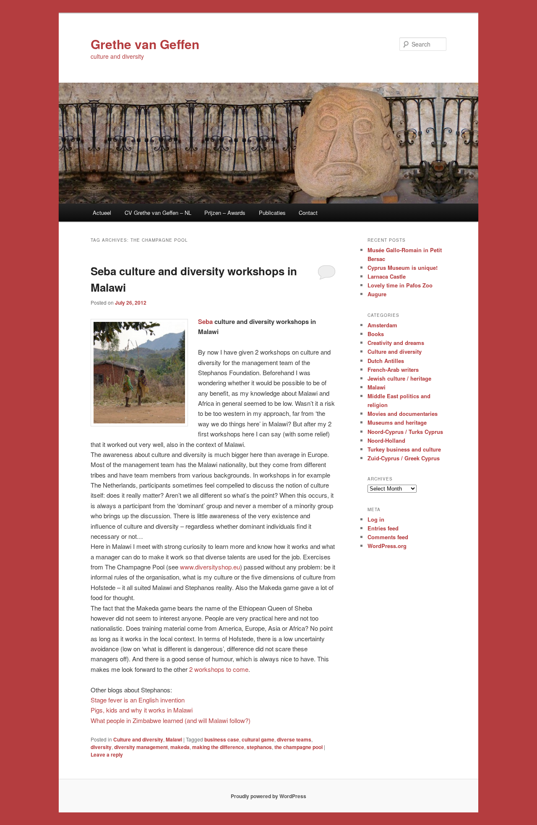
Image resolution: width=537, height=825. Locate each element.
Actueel (102, 213)
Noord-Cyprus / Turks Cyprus (405, 432)
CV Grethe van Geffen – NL (158, 213)
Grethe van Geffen (145, 44)
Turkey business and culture (404, 449)
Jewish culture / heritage (399, 378)
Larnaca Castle (387, 276)
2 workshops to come (218, 669)
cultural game (258, 739)
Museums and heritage (397, 422)
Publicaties (272, 213)
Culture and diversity (138, 739)
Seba (205, 321)
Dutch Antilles (386, 361)
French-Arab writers (393, 369)
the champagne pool (298, 747)
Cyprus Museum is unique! (403, 268)
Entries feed (383, 528)
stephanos (259, 747)
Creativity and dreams (396, 343)
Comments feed (388, 537)
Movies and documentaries (403, 414)
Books (376, 334)
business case (221, 739)
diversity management (141, 747)
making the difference (218, 747)
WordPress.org (387, 546)
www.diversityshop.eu (210, 566)
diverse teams (294, 739)
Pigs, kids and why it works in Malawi (142, 709)
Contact (308, 213)
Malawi (174, 739)
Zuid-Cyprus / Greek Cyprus (404, 458)
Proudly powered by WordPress (268, 796)
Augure (377, 294)
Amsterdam (382, 325)
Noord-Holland (386, 440)
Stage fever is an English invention (138, 699)
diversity (101, 747)
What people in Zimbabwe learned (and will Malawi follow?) (170, 720)
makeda (180, 747)
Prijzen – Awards (224, 213)
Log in (376, 519)
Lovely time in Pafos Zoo (400, 285)
